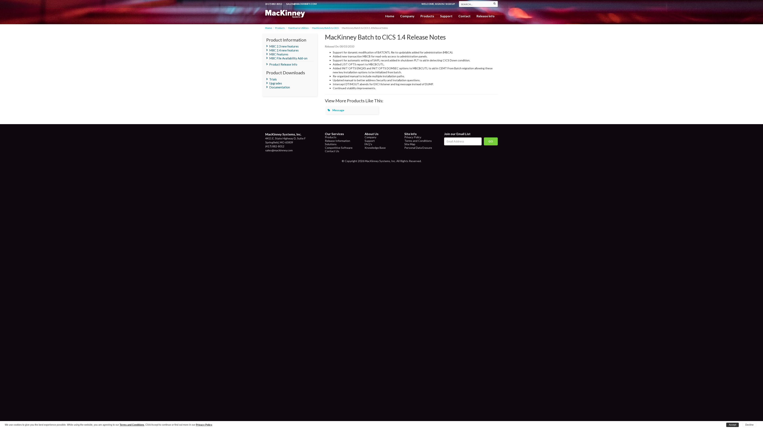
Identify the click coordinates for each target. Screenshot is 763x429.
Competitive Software (338, 147)
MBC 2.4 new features (284, 50)
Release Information (337, 140)
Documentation (279, 87)
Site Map (409, 144)
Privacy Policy (412, 137)
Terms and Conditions (418, 140)
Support (446, 16)
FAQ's (368, 144)
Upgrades (275, 83)
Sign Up (450, 3)
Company (407, 16)
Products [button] (427, 16)
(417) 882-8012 (273, 3)
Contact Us (332, 151)
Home (389, 16)
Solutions (331, 144)
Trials (273, 79)
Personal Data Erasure (418, 147)
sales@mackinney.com (301, 3)
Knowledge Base (375, 147)
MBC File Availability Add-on (288, 58)
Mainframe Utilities (298, 27)
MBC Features (278, 54)
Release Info (485, 16)
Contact (464, 16)
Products (280, 27)
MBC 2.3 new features (284, 46)
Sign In (439, 3)
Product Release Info (283, 64)
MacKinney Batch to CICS (325, 27)
